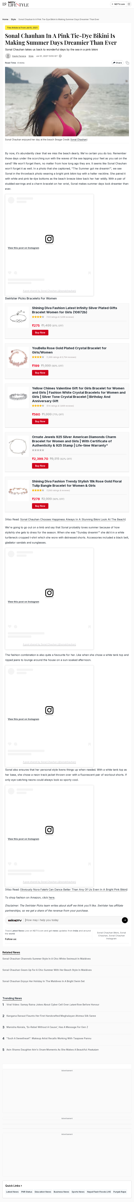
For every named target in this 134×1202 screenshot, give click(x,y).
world (12, 933)
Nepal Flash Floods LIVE (99, 1191)
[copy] (127, 62)
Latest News (18, 930)
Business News (61, 1191)
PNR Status (26, 1191)
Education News (43, 1191)
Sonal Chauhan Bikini (108, 932)
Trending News (12, 998)
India (76, 930)
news (55, 930)
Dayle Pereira (19, 56)
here (51, 897)
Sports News (78, 1191)
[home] (18, 4)
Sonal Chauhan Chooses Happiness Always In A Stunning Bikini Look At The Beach (72, 519)
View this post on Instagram (23, 248)
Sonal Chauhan (78, 139)
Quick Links (12, 1185)
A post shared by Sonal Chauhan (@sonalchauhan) (49, 290)
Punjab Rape (119, 1191)
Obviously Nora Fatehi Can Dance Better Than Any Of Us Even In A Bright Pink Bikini (73, 889)
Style (31, 56)
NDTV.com (119, 4)
